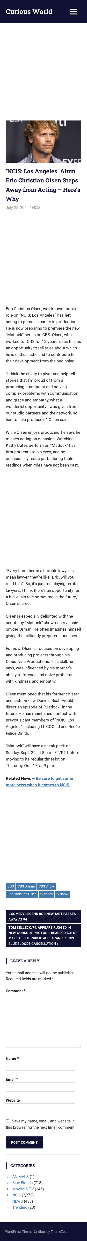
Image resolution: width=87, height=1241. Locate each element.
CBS (10, 886)
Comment (15, 991)
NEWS (17, 1201)
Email (12, 1079)
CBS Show (46, 886)
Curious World (29, 11)
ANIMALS (20, 1176)
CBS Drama (26, 886)
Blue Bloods (22, 1183)
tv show (62, 894)
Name (12, 1058)
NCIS (36, 207)
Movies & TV (23, 1189)
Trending (19, 1207)
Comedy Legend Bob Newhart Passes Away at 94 (42, 916)
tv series (46, 894)
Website (13, 1100)
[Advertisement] (43, 69)
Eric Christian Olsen (21, 894)
